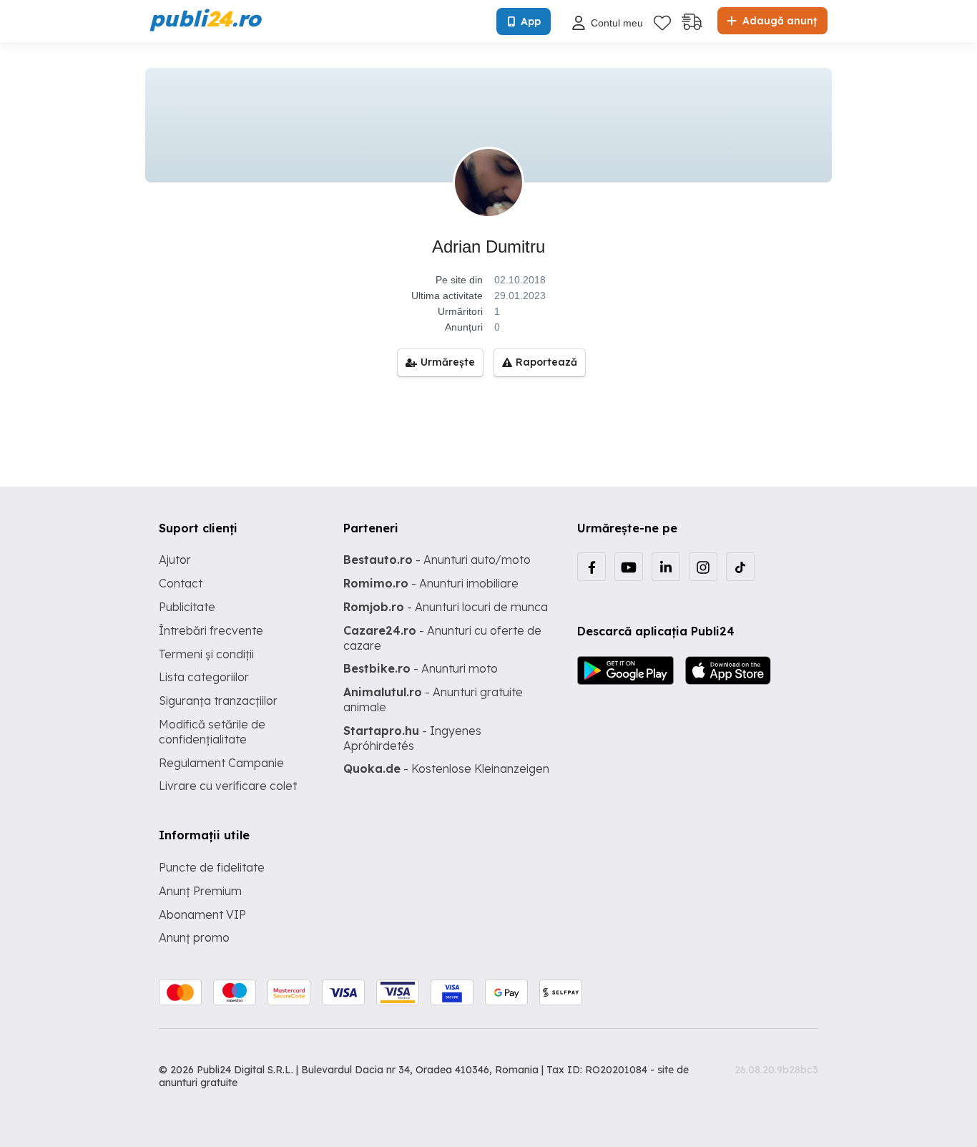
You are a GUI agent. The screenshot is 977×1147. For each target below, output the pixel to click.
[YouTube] (628, 566)
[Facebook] (591, 566)
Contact (180, 583)
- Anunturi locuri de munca (445, 607)
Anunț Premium (200, 891)
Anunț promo (194, 937)
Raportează (546, 362)
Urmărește (448, 362)
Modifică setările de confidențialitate (212, 731)
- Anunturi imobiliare (431, 583)
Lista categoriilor (204, 677)
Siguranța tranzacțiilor (218, 700)
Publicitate (187, 607)
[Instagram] (703, 566)
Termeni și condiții (206, 654)
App (531, 21)
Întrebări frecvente (211, 630)
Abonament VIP (202, 914)
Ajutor (175, 559)
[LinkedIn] (665, 566)
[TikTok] (740, 566)
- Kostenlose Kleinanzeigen (446, 768)
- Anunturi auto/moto (437, 559)
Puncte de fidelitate (212, 867)
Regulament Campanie (221, 763)
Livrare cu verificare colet (228, 786)
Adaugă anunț (778, 20)
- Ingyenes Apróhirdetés (412, 738)
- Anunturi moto (420, 668)
